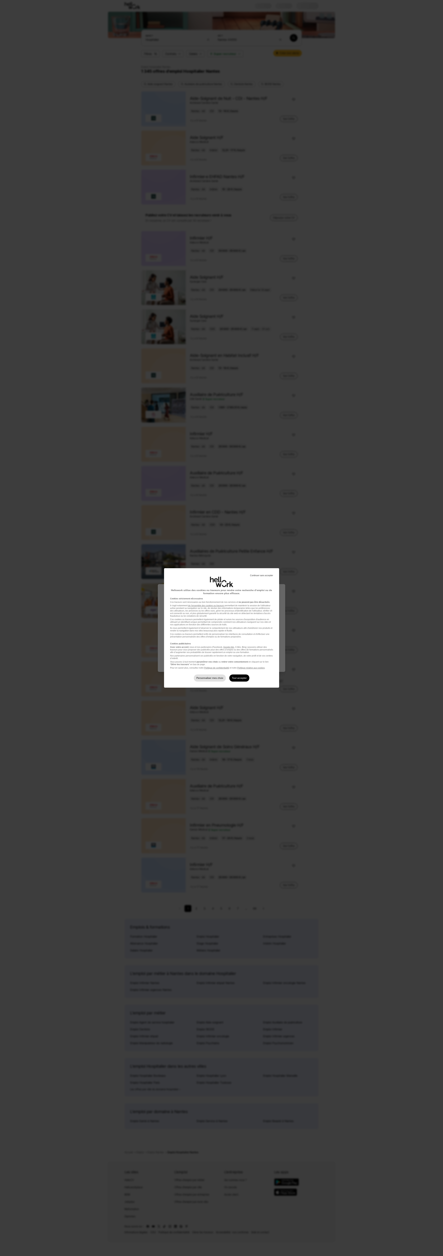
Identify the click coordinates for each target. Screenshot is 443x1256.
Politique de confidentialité (216, 668)
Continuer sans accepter (261, 575)
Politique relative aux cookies (251, 668)
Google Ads (228, 647)
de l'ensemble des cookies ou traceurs (206, 605)
